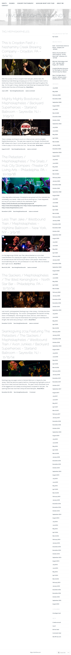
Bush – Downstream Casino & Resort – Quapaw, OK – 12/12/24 (61, 47)
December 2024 (57, 116)
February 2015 (56, 496)
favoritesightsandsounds (17, 91)
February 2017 (56, 414)
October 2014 (56, 510)
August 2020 (56, 270)
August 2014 (56, 518)
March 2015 (56, 493)
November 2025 (57, 98)
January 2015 (56, 500)
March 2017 (56, 410)
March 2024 (56, 141)
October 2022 (56, 188)
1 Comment (32, 392)
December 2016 (57, 421)
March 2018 (56, 367)
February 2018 (56, 371)
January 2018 (56, 374)
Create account (57, 622)
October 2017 (56, 385)
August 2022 (56, 195)
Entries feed (56, 629)
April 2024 (55, 138)
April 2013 (55, 575)
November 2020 (57, 263)
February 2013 (56, 582)
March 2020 (56, 288)
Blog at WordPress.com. (35, 652)
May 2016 (55, 446)
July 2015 (55, 478)
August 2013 (56, 561)
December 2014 (57, 503)
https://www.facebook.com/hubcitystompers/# (18, 203)
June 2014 (55, 525)
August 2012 (56, 604)
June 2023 (55, 163)
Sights (4, 3)
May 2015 (55, 485)
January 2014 (56, 543)
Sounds (12, 3)
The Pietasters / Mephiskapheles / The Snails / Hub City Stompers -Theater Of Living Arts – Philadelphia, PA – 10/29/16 (25, 165)
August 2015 (56, 475)
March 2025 (56, 113)
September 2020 (57, 267)
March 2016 (56, 453)
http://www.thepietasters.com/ (12, 208)
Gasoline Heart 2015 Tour (45, 3)
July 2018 (55, 353)
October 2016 (56, 428)
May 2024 (55, 134)
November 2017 (57, 381)
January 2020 (56, 295)
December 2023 (57, 148)
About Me (60, 3)
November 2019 (57, 303)
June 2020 (55, 278)
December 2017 (57, 378)
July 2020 (55, 274)
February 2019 (56, 331)
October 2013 (56, 553)
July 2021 (55, 242)
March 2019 (56, 328)
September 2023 (57, 152)
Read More (29, 87)
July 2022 (55, 199)
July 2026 (55, 88)
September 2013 (57, 557)
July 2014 (55, 521)
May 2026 (55, 91)
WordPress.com (57, 636)
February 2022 (56, 217)
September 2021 (57, 235)
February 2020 (57, 292)
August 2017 (56, 392)
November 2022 (57, 184)
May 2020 (55, 281)
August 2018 (56, 349)
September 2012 (57, 600)
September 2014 (57, 514)
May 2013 (55, 571)
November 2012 (57, 593)
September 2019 (57, 310)
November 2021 (57, 227)
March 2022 (56, 213)
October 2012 (56, 597)
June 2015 (55, 482)
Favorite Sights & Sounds (35, 15)
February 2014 (56, 539)
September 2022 (57, 192)
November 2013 (57, 550)
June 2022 (55, 202)
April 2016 (55, 450)
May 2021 (55, 249)
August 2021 (56, 238)
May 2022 (55, 206)
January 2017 (56, 417)
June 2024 (55, 131)
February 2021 (56, 256)
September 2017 (57, 389)
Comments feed (57, 633)
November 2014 (57, 507)
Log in (54, 626)
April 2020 (55, 285)
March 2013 (56, 579)
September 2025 (57, 102)
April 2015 (55, 489)
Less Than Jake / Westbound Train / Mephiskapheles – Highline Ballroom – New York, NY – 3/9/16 (24, 225)
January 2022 (56, 220)
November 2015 (57, 464)
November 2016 (57, 424)
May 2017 (55, 403)
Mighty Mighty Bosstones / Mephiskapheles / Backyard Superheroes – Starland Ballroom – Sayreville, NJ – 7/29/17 (22, 107)
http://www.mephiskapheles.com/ (35, 205)
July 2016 (55, 439)
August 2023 (56, 156)
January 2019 (56, 335)
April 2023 (55, 170)
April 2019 (55, 324)
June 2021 (55, 245)
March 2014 (56, 536)
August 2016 (56, 435)
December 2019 (57, 299)
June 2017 (55, 399)
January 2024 (56, 145)
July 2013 (55, 564)
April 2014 (55, 532)
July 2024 (55, 127)
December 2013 (57, 546)
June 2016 (55, 442)
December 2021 (57, 224)
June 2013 (55, 568)
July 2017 (55, 396)
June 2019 (55, 317)
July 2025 (55, 109)
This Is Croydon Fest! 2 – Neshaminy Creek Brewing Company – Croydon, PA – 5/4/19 (21, 49)
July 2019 (55, 313)
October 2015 (56, 467)
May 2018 (55, 360)
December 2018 (57, 338)
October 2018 (56, 342)
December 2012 (57, 589)
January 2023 (56, 181)
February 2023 (57, 177)
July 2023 (55, 159)
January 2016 (56, 457)
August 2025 (56, 106)
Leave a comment (30, 91)
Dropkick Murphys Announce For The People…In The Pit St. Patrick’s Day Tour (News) (60, 70)
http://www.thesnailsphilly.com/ (12, 205)
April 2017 (55, 407)
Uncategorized (57, 613)
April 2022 (55, 209)
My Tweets (55, 36)
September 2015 (57, 471)
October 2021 (56, 231)
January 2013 (56, 586)
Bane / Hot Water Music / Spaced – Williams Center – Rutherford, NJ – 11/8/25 (60, 77)
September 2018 (57, 346)
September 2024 (57, 123)
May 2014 (55, 528)
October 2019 (56, 306)
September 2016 (57, 432)
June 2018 (55, 356)
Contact (5, 5)
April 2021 (55, 252)
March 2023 (56, 174)
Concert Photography (25, 3)
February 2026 (56, 95)
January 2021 (56, 260)
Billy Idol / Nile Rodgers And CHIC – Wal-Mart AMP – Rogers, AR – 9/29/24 (60, 63)
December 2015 (57, 460)
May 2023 (55, 166)
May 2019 (55, 321)
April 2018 (55, 364)
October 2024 (56, 120)
